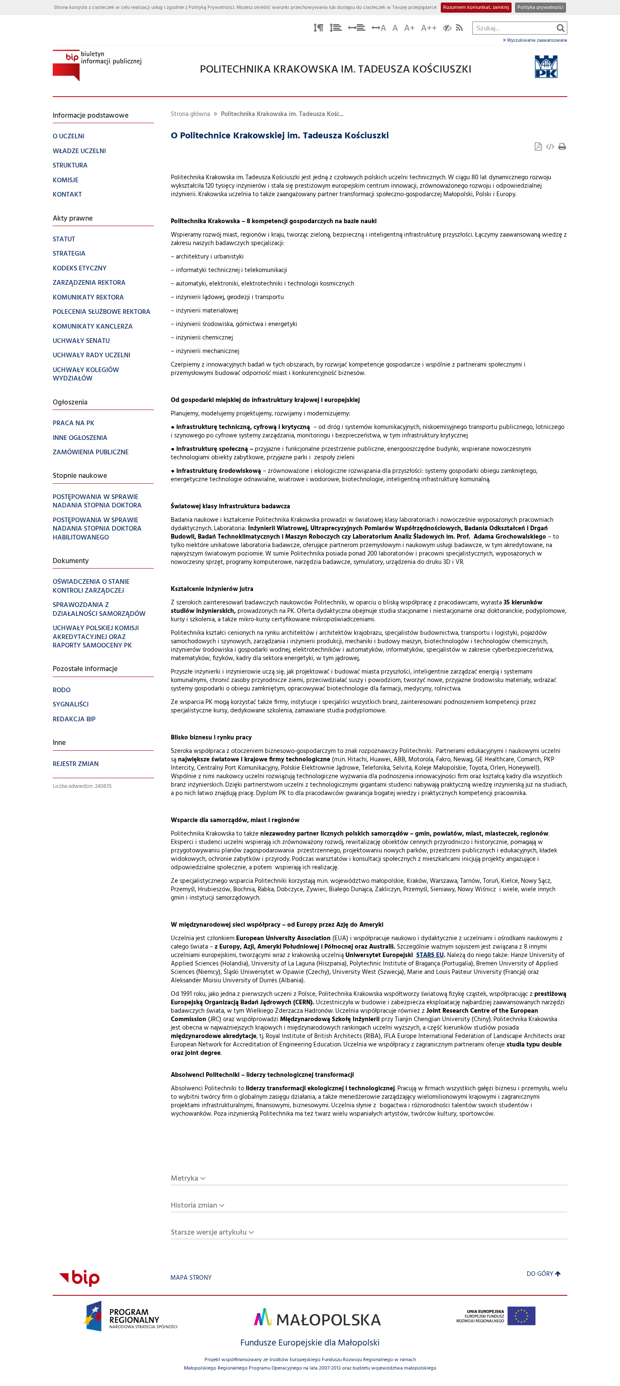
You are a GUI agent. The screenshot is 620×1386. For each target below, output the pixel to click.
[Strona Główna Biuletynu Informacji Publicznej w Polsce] (79, 1278)
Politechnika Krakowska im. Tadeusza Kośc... (282, 114)
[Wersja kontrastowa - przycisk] (447, 29)
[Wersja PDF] (539, 148)
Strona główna (190, 114)
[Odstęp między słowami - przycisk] (357, 29)
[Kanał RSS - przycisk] (459, 29)
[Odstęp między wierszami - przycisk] (335, 29)
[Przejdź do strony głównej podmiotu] (97, 65)
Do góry (540, 1274)
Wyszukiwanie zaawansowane (536, 40)
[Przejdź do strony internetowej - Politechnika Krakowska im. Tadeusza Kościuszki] (546, 67)
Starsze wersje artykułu (209, 1233)
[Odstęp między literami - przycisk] (318, 29)
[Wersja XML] (551, 148)
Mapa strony (191, 1278)
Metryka (184, 1179)
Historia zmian (194, 1206)
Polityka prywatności (540, 7)
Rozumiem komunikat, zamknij (476, 7)
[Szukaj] (560, 28)
